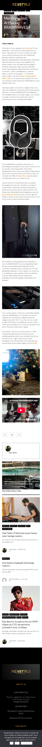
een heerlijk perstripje (10, 194)
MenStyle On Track (9, 617)
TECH (27, 10)
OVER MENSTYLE (21, 692)
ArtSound (28, 48)
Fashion (5, 614)
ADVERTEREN (21, 706)
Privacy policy (27, 743)
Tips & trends (9, 13)
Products (21, 10)
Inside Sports (14, 614)
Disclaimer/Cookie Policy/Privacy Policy (21, 712)
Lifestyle (8, 10)
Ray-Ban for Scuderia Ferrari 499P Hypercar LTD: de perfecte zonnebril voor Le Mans (20, 624)
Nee (17, 743)
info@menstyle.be (21, 702)
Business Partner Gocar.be (21, 718)
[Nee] (39, 738)
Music (14, 10)
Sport (19, 617)
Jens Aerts (16, 35)
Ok (12, 743)
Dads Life (6, 526)
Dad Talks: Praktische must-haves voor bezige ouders (19, 534)
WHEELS (25, 617)
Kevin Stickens (14, 579)
